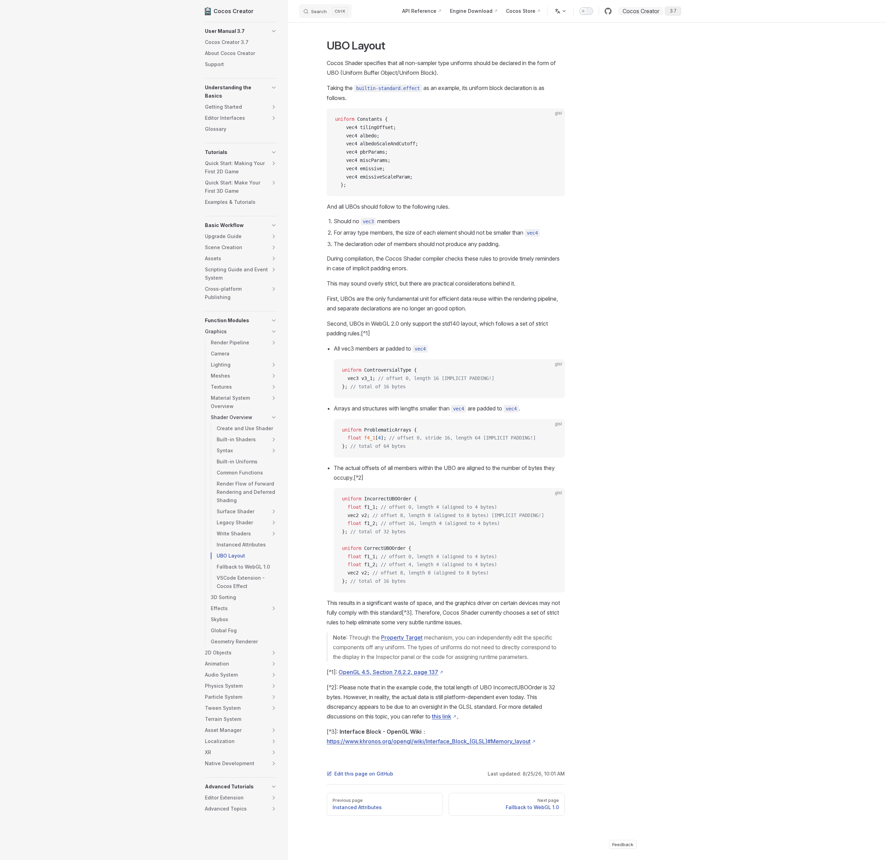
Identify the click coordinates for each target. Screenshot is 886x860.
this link (441, 716)
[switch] (586, 11)
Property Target (402, 637)
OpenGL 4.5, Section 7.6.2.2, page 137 (388, 672)
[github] (608, 11)
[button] (241, 31)
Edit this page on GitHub (363, 774)
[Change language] (561, 11)
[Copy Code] (554, 119)
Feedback (622, 844)
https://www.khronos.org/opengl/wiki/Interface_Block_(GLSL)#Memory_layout (429, 741)
